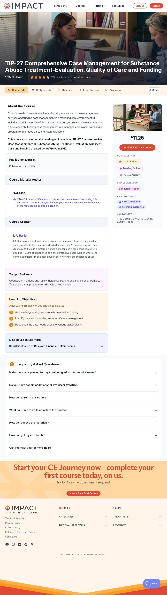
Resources (118, 5)
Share (155, 90)
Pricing (99, 5)
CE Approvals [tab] (43, 90)
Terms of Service (14, 518)
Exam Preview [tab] (91, 90)
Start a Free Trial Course (83, 493)
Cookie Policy (12, 527)
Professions (60, 5)
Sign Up (140, 5)
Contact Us (11, 536)
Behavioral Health (129, 188)
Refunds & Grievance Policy (20, 532)
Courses (81, 5)
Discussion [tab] (116, 90)
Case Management (131, 201)
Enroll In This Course (139, 147)
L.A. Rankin (20, 235)
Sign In (156, 5)
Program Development (133, 207)
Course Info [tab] (18, 90)
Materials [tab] (67, 90)
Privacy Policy (12, 523)
